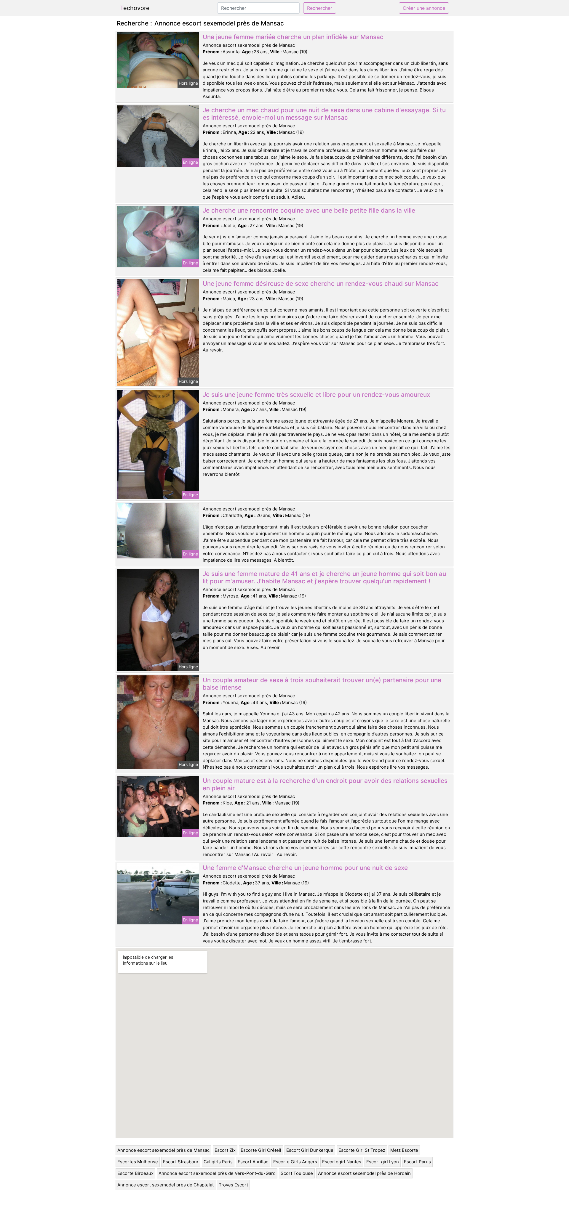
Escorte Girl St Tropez (361, 1150)
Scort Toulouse (297, 1173)
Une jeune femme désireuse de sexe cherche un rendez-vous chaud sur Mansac (321, 283)
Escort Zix (225, 1150)
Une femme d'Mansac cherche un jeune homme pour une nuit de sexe (305, 867)
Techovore (135, 8)
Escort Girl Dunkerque (309, 1150)
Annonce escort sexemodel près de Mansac (163, 1150)
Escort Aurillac (253, 1162)
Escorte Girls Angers (295, 1162)
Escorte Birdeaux (135, 1173)
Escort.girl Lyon (382, 1162)
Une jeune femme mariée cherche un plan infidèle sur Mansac (293, 37)
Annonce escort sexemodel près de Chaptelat (165, 1185)
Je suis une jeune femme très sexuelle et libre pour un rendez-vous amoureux (316, 394)
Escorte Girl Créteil (261, 1150)
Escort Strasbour (181, 1162)
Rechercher (319, 8)
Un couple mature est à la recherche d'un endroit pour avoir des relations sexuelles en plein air (325, 784)
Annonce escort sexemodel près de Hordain (364, 1173)
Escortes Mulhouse (137, 1162)
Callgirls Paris (218, 1162)
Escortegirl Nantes (341, 1162)
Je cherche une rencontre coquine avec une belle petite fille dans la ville (309, 210)
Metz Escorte (404, 1150)
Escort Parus (417, 1162)
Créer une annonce (424, 8)
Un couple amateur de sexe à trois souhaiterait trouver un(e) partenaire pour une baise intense (322, 683)
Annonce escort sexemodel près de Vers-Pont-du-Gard (217, 1173)
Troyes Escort (233, 1185)
